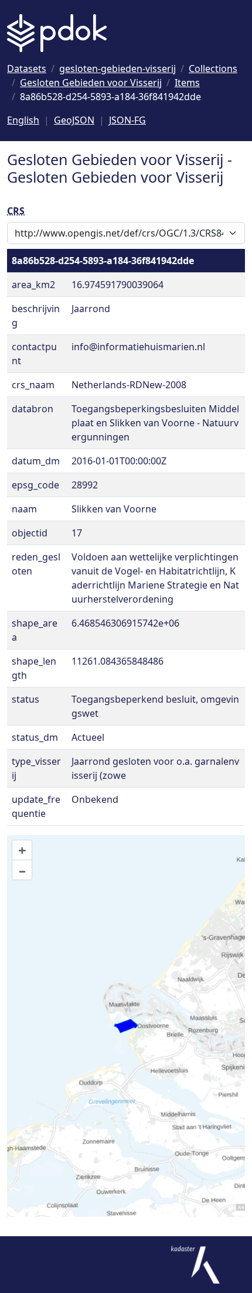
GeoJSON (74, 120)
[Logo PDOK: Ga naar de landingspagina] (57, 33)
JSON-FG (127, 120)
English (23, 120)
